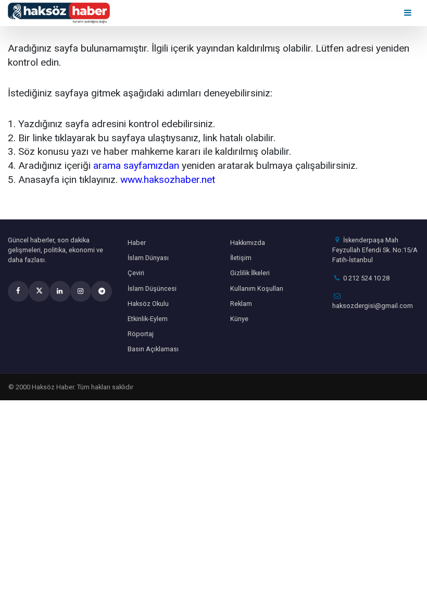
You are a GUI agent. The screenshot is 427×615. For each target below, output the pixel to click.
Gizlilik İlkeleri (250, 273)
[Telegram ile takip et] (101, 291)
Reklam (241, 304)
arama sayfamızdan (136, 165)
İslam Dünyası (148, 258)
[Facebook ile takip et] (18, 291)
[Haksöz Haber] (59, 12)
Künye (239, 319)
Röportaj (141, 334)
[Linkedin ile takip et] (59, 291)
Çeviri (136, 273)
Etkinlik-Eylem (148, 319)
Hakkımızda (247, 243)
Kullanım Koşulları (256, 288)
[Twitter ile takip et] (39, 291)
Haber (137, 243)
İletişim (241, 258)
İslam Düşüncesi (152, 288)
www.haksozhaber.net (167, 180)
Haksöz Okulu (148, 304)
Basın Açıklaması (153, 349)
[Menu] (408, 13)
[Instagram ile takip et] (80, 291)
